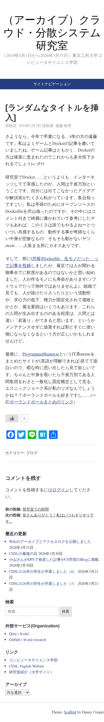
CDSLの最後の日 (23, 553)
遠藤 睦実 (63, 125)
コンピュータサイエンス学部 (33, 659)
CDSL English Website (26, 666)
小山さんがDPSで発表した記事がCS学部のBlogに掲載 (54, 559)
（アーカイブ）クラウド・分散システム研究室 (52, 32)
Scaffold (70, 712)
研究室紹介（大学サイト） (31, 671)
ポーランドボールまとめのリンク (42, 401)
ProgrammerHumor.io (40, 354)
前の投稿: (27, 509)
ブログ (31, 452)
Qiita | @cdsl (19, 633)
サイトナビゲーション (52, 84)
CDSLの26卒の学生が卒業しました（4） (43, 571)
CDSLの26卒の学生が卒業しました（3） (43, 583)
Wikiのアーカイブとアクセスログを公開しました (50, 541)
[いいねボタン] (12, 418)
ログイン (60, 489)
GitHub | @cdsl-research (27, 639)
